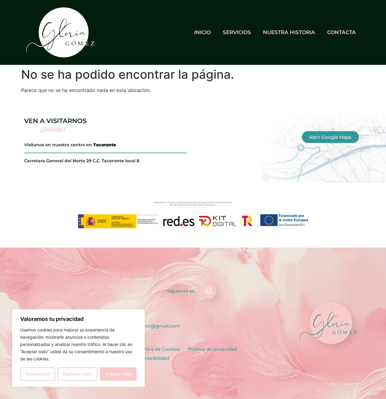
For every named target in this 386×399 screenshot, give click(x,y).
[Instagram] (208, 291)
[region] (78, 348)
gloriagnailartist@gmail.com (147, 326)
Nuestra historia (289, 32)
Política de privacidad (212, 349)
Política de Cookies (158, 349)
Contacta (341, 32)
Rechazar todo (77, 373)
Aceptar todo (118, 373)
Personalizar (38, 373)
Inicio (202, 32)
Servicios (237, 32)
